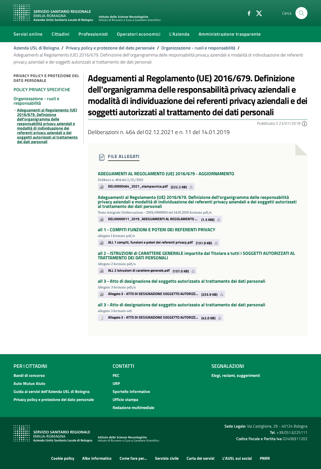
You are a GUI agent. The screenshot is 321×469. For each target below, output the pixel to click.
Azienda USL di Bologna (36, 47)
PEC (116, 375)
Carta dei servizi (200, 458)
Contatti (123, 366)
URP (116, 383)
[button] (304, 123)
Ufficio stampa (125, 399)
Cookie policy (62, 458)
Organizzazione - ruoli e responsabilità (198, 47)
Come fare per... (133, 458)
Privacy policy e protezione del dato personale (110, 47)
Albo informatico (97, 458)
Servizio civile (167, 458)
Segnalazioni (227, 366)
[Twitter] (257, 13)
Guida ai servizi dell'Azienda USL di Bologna (52, 391)
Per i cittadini (30, 366)
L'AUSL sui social (237, 458)
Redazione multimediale (133, 407)
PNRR (265, 458)
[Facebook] (247, 13)
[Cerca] (301, 13)
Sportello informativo (131, 391)
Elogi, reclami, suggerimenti (235, 375)
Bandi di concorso (29, 375)
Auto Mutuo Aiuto (29, 383)
